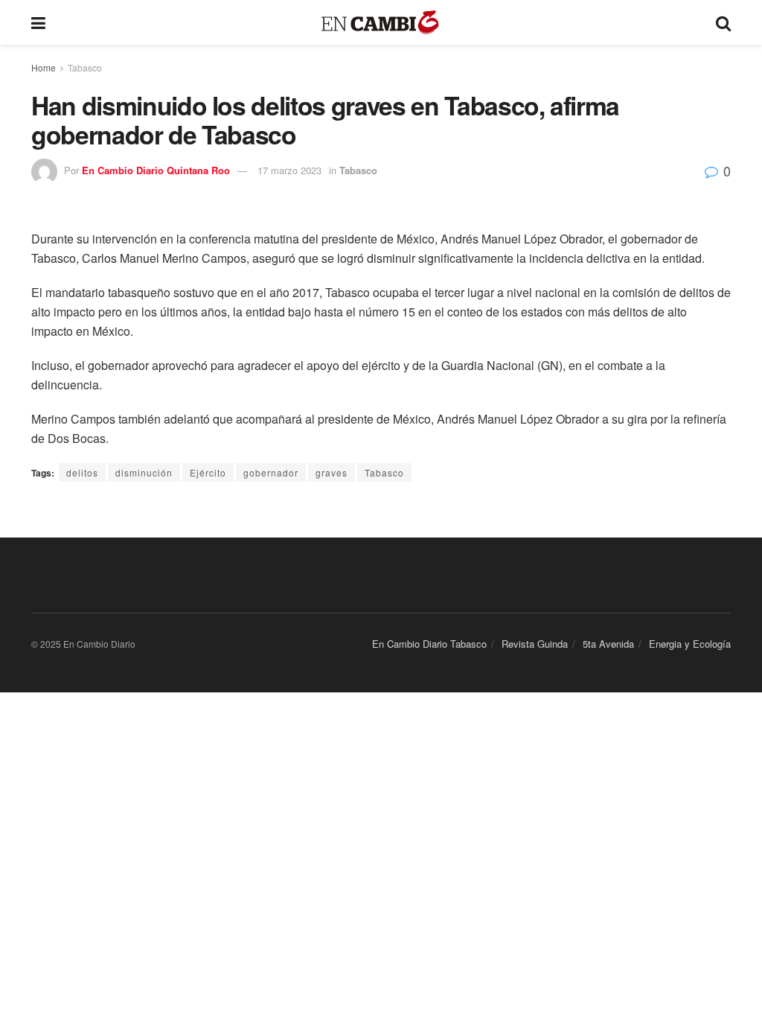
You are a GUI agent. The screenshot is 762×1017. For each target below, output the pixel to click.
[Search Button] (723, 22)
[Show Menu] (38, 22)
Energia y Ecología (690, 644)
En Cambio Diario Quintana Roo (156, 170)
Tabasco (85, 67)
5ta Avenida (608, 644)
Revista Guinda (535, 644)
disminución (144, 472)
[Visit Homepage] (381, 22)
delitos (82, 472)
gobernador (270, 472)
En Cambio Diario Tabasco (429, 644)
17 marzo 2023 (289, 170)
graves (332, 472)
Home (43, 67)
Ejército (208, 472)
